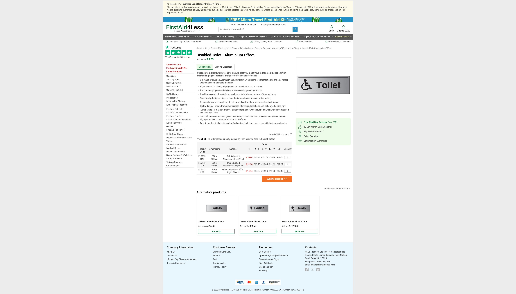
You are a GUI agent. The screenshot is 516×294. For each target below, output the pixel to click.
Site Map (263, 270)
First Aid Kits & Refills (176, 68)
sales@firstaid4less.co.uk (273, 24)
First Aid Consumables (177, 112)
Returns (216, 255)
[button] (333, 28)
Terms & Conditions (176, 263)
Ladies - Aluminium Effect (253, 221)
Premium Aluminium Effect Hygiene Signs (281, 48)
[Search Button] (295, 29)
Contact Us (172, 255)
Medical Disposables (176, 144)
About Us (171, 252)
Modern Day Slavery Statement (181, 259)
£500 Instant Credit (228, 41)
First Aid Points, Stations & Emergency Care (179, 121)
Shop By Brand (173, 79)
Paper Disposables (175, 151)
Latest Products (174, 71)
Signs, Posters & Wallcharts (179, 155)
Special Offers (173, 64)
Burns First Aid (173, 86)
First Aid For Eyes (174, 116)
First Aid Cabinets (174, 109)
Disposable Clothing (175, 101)
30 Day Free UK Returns (339, 41)
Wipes (169, 141)
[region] (216, 208)
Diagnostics (172, 98)
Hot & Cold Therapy (175, 134)
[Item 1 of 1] (323, 84)
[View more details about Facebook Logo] (307, 269)
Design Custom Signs (269, 259)
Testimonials (179, 53)
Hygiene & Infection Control (179, 137)
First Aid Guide (266, 263)
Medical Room (173, 148)
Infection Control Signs (249, 48)
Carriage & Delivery (222, 252)
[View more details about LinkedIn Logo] (318, 269)
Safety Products (174, 158)
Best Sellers (265, 252)
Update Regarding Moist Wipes (273, 255)
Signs (234, 48)
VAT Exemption (266, 267)
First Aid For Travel (175, 130)
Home (199, 48)
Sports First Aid (173, 83)
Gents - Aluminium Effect (294, 221)
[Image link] (312, 269)
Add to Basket (275, 178)
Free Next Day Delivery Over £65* (185, 41)
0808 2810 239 (248, 25)
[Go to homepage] (189, 28)
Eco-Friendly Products (176, 105)
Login (331, 30)
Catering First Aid (174, 90)
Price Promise (305, 41)
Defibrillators (172, 94)
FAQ (215, 259)
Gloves (169, 126)
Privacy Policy (219, 267)
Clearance (171, 76)
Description (205, 67)
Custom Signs (173, 165)
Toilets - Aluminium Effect (211, 221)
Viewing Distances (223, 67)
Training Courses (174, 162)
